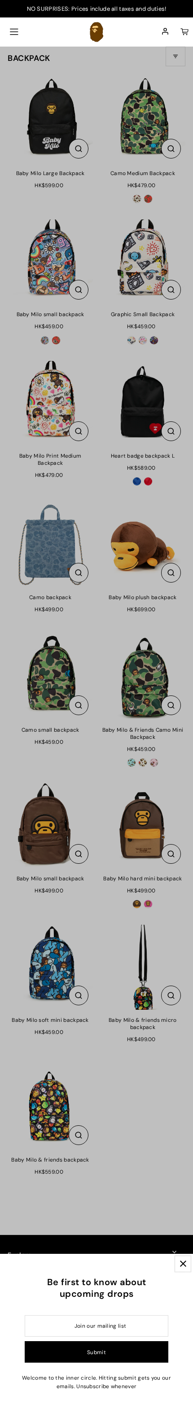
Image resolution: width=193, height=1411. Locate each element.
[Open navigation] (14, 32)
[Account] (165, 32)
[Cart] (184, 32)
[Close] (183, 1264)
